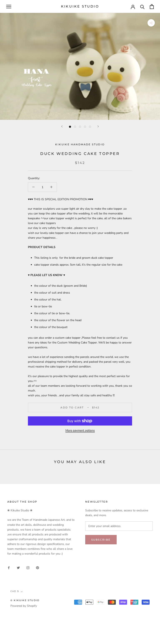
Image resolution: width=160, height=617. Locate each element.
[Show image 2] (75, 127)
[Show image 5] (90, 127)
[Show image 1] (70, 127)
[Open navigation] (8, 6)
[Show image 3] (80, 127)
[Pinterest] (37, 567)
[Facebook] (8, 567)
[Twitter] (18, 567)
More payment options (80, 430)
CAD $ (14, 591)
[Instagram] (27, 567)
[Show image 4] (85, 127)
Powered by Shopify (23, 606)
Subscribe (101, 539)
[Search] (142, 6)
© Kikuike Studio (24, 600)
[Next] (98, 126)
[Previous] (61, 126)
